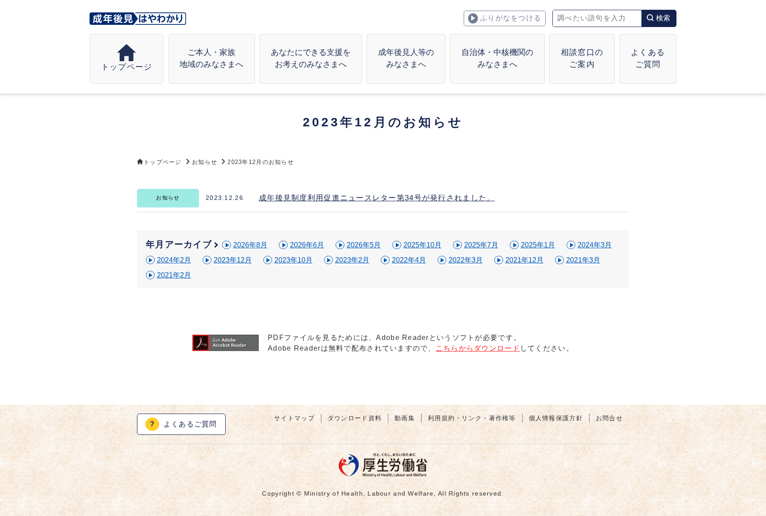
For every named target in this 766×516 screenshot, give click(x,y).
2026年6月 (307, 245)
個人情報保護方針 (556, 418)
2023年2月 (352, 260)
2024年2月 (174, 260)
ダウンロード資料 (355, 418)
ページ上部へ (748, 483)
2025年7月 (481, 245)
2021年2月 (174, 275)
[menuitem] (211, 59)
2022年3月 (466, 260)
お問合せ (609, 418)
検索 (663, 18)
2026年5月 (364, 245)
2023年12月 (233, 260)
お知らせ (204, 162)
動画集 (405, 418)
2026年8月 (250, 245)
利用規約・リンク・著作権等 (472, 418)
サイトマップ (294, 418)
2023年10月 (293, 260)
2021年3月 (583, 260)
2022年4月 (409, 260)
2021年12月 (524, 260)
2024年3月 (595, 245)
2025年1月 (538, 245)
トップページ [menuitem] (126, 67)
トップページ (163, 162)
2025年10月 (422, 245)
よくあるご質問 (183, 424)
